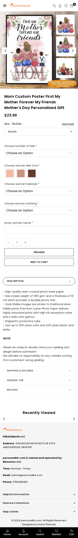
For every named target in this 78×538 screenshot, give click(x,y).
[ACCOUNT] (60, 5)
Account (23, 534)
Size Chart (68, 124)
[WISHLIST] (66, 5)
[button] (5, 5)
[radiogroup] (39, 173)
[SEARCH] (54, 5)
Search (40, 534)
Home (7, 534)
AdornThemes (47, 524)
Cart (71, 534)
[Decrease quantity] (9, 242)
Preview (39, 252)
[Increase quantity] (25, 242)
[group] (39, 50)
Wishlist (56, 534)
